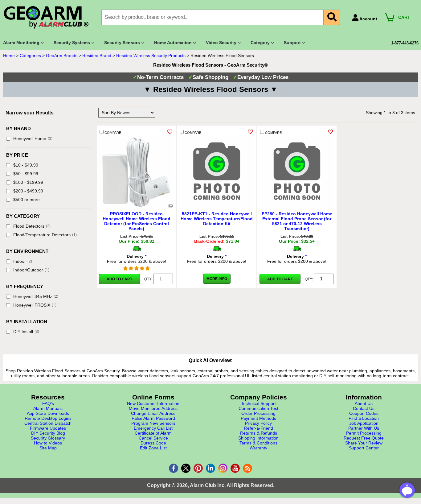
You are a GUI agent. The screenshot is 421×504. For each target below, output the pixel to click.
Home (9, 55)
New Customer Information (153, 403)
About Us (364, 403)
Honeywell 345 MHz (35, 296)
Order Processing (258, 413)
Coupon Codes (363, 413)
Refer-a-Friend (258, 428)
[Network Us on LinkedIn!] (210, 468)
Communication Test (258, 408)
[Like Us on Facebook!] (173, 468)
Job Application (363, 423)
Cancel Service (153, 438)
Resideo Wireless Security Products (151, 55)
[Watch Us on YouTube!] (235, 468)
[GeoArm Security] (49, 17)
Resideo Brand (96, 55)
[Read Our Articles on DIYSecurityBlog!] (247, 468)
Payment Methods (258, 418)
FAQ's (48, 403)
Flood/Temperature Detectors (45, 234)
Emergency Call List (153, 428)
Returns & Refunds (258, 433)
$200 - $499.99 (28, 190)
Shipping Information (258, 438)
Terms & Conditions (258, 442)
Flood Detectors (32, 226)
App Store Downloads (48, 413)
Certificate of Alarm (153, 433)
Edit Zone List (153, 447)
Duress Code (153, 442)
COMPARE (112, 132)
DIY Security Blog (48, 433)
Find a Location (364, 418)
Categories (30, 55)
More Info (216, 279)
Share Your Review (363, 442)
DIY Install (26, 331)
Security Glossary (48, 438)
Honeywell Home (32, 138)
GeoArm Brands (61, 55)
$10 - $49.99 (25, 165)
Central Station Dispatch (48, 423)
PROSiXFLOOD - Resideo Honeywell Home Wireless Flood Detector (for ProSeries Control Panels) (136, 221)
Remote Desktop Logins (48, 418)
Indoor (22, 261)
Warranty (258, 447)
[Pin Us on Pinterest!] (198, 468)
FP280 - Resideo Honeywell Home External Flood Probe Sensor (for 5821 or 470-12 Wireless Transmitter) (297, 221)
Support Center (364, 447)
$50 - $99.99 (25, 173)
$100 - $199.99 (28, 182)
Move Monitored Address (153, 408)
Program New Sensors (153, 423)
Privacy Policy (258, 423)
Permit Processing (364, 433)
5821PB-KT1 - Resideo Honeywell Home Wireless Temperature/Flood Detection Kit (217, 218)
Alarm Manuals (48, 408)
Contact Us (363, 408)
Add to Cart (119, 279)
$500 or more (26, 199)
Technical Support (258, 403)
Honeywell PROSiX (34, 305)
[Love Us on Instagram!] (222, 468)
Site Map (48, 447)
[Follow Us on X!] (185, 468)
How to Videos (48, 442)
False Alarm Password (153, 418)
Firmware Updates (48, 428)
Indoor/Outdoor (31, 269)
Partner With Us (363, 428)
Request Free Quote (364, 438)
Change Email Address (153, 413)
